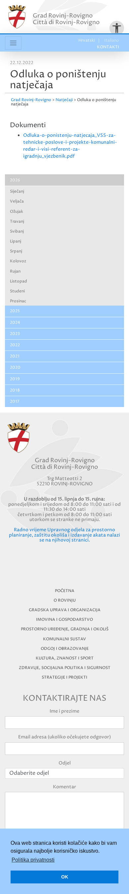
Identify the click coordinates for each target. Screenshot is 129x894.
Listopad (18, 281)
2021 (15, 356)
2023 (15, 334)
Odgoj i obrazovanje (65, 649)
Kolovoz (18, 261)
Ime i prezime (64, 711)
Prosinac (18, 301)
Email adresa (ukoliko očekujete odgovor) (64, 736)
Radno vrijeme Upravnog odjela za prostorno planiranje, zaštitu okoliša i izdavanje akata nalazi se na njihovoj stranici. (64, 535)
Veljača (17, 201)
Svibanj (17, 231)
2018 (15, 390)
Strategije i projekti (64, 677)
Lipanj (15, 241)
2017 (14, 401)
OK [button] (64, 876)
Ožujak (16, 211)
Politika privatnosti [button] (33, 860)
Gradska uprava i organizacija (65, 610)
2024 (15, 322)
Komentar (64, 786)
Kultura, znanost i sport (65, 658)
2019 (15, 379)
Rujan (15, 271)
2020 (15, 367)
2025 (15, 311)
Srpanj (16, 251)
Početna (64, 591)
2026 (15, 180)
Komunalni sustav (64, 639)
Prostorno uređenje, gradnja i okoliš (64, 629)
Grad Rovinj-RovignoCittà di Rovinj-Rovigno (66, 19)
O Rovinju (65, 600)
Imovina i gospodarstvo (64, 619)
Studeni (17, 291)
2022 (15, 345)
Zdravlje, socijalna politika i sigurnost (64, 668)
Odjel (65, 763)
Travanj (17, 221)
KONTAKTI (108, 47)
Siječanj (17, 191)
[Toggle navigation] (13, 43)
